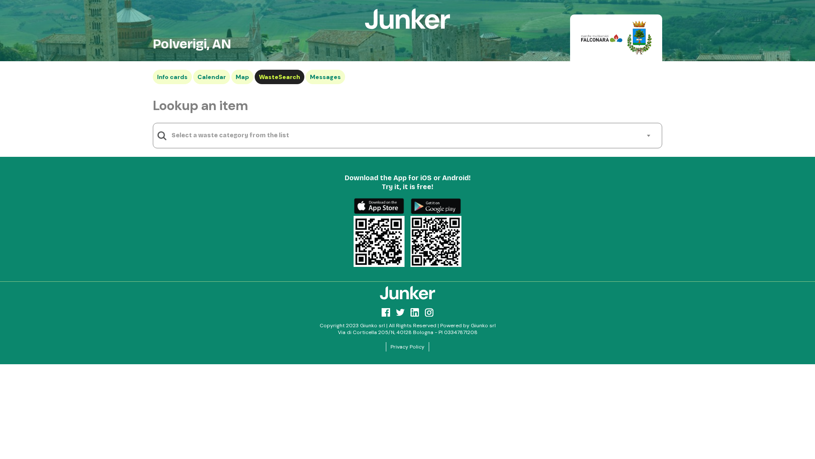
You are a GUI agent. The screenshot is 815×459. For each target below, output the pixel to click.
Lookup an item (200, 105)
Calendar (211, 77)
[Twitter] (400, 312)
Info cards (172, 77)
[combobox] (410, 136)
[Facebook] (385, 312)
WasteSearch (279, 77)
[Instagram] (429, 312)
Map (242, 77)
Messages (325, 77)
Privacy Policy (407, 346)
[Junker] (407, 293)
